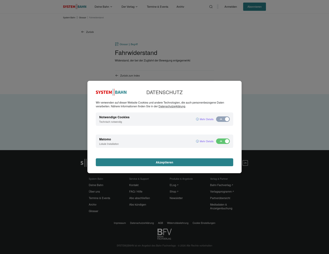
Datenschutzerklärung (172, 106)
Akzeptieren (164, 162)
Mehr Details (207, 119)
